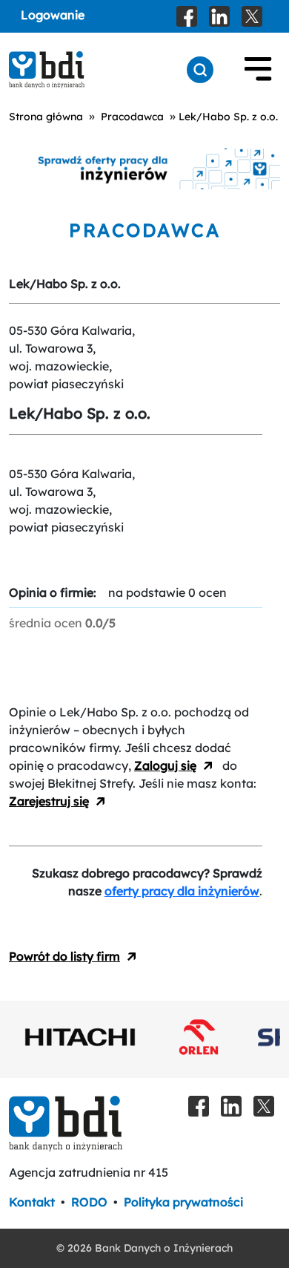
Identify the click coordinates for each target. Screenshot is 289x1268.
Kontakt (32, 1202)
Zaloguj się (165, 765)
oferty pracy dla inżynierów (181, 890)
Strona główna (46, 116)
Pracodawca (132, 116)
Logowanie (52, 14)
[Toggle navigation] (257, 70)
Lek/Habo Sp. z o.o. (228, 116)
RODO (89, 1202)
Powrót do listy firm (64, 956)
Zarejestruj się (49, 801)
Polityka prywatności (183, 1202)
